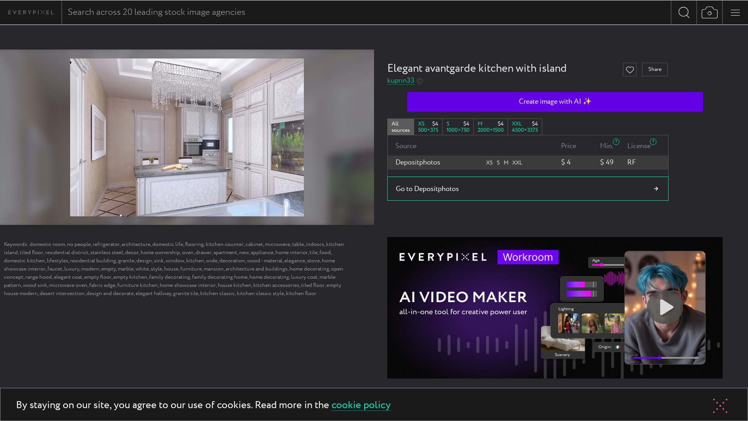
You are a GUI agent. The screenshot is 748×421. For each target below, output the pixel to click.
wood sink (35, 285)
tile (314, 252)
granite (126, 261)
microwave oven (68, 285)
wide (211, 261)
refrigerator (106, 244)
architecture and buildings (257, 269)
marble (126, 269)
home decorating (309, 269)
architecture (136, 244)
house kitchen (234, 285)
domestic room (47, 244)
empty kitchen (130, 277)
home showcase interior (188, 285)
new (244, 252)
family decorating (169, 277)
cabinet (254, 244)
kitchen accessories (276, 285)
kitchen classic (217, 293)
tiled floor (31, 252)
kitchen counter (224, 244)
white (142, 269)
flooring (194, 244)
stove (313, 261)
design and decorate (110, 293)
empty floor (97, 277)
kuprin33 (401, 81)
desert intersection (62, 293)
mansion (214, 269)
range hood (38, 277)
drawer (204, 252)
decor (132, 252)
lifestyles (57, 261)
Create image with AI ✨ (555, 102)
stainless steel (106, 252)
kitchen (195, 261)
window (175, 261)
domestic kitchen (24, 261)
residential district (66, 252)
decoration (232, 261)
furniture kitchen (137, 285)
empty (108, 269)
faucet (55, 269)
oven (188, 252)
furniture (191, 269)
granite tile (185, 293)
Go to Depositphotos (427, 189)
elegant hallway (153, 293)
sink (159, 261)
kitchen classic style (260, 293)
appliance (262, 252)
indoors (315, 244)
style (156, 269)
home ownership (160, 252)
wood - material (264, 261)
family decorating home (219, 277)
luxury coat (304, 277)
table (298, 244)
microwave (277, 244)
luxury (71, 269)
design (144, 261)
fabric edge (102, 285)
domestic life (167, 244)
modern (90, 269)
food (325, 252)
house (171, 269)
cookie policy (361, 405)
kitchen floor (301, 293)
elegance (294, 261)
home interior (291, 252)
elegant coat (68, 277)
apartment (225, 252)
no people (79, 244)
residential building (93, 261)
